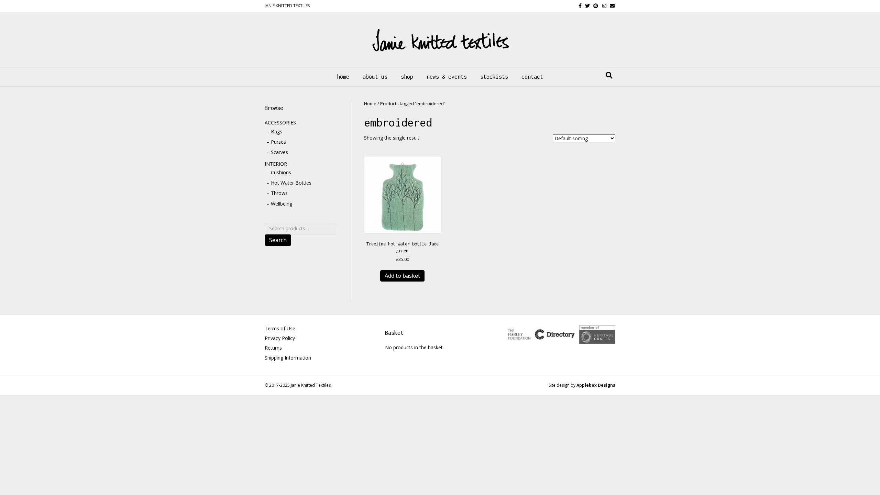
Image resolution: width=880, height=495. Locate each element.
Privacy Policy (280, 338)
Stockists (494, 77)
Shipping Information (288, 357)
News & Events (447, 77)
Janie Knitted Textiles (311, 385)
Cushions (281, 172)
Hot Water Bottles (291, 182)
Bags (276, 131)
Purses (278, 142)
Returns (273, 347)
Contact (532, 77)
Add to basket (402, 275)
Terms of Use (280, 328)
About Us (375, 77)
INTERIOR (276, 164)
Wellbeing (281, 203)
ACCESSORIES (280, 122)
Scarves (279, 152)
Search (278, 240)
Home (343, 77)
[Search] (609, 75)
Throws (279, 193)
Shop (407, 77)
